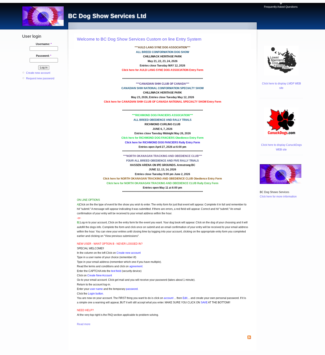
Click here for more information (278, 196)
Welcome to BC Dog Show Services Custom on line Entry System (139, 39)
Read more (83, 324)
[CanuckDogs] (281, 135)
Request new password (40, 78)
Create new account (38, 72)
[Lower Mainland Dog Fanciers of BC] (281, 74)
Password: (43, 55)
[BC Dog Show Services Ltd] (280, 183)
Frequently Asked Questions (281, 6)
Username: (44, 44)
